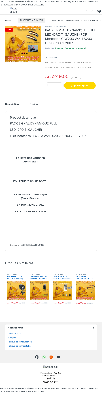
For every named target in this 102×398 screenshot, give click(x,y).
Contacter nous (14, 333)
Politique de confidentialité (19, 346)
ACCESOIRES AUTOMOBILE (31, 20)
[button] (38, 28)
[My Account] (93, 10)
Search (87, 10)
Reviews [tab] (34, 104)
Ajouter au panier (81, 85)
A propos (12, 337)
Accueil (8, 20)
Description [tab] (12, 104)
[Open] (4, 10)
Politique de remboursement (20, 342)
